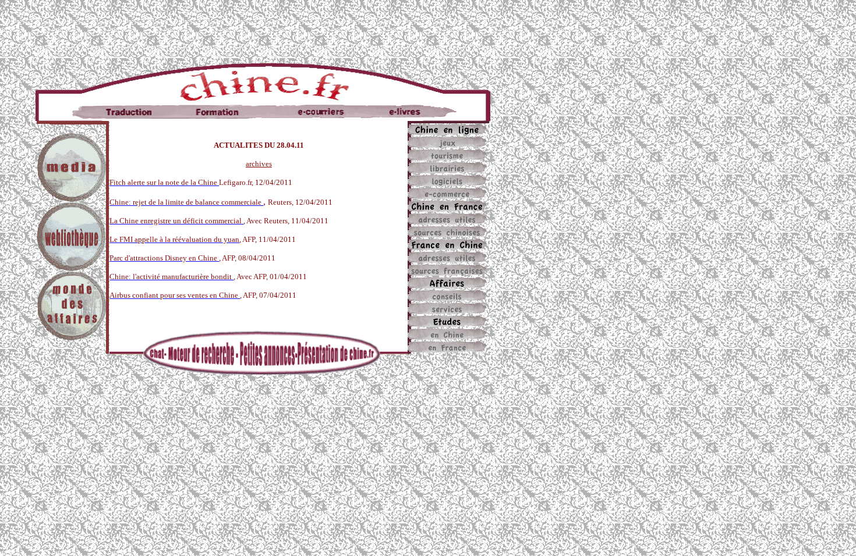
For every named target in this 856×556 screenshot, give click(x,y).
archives (259, 163)
